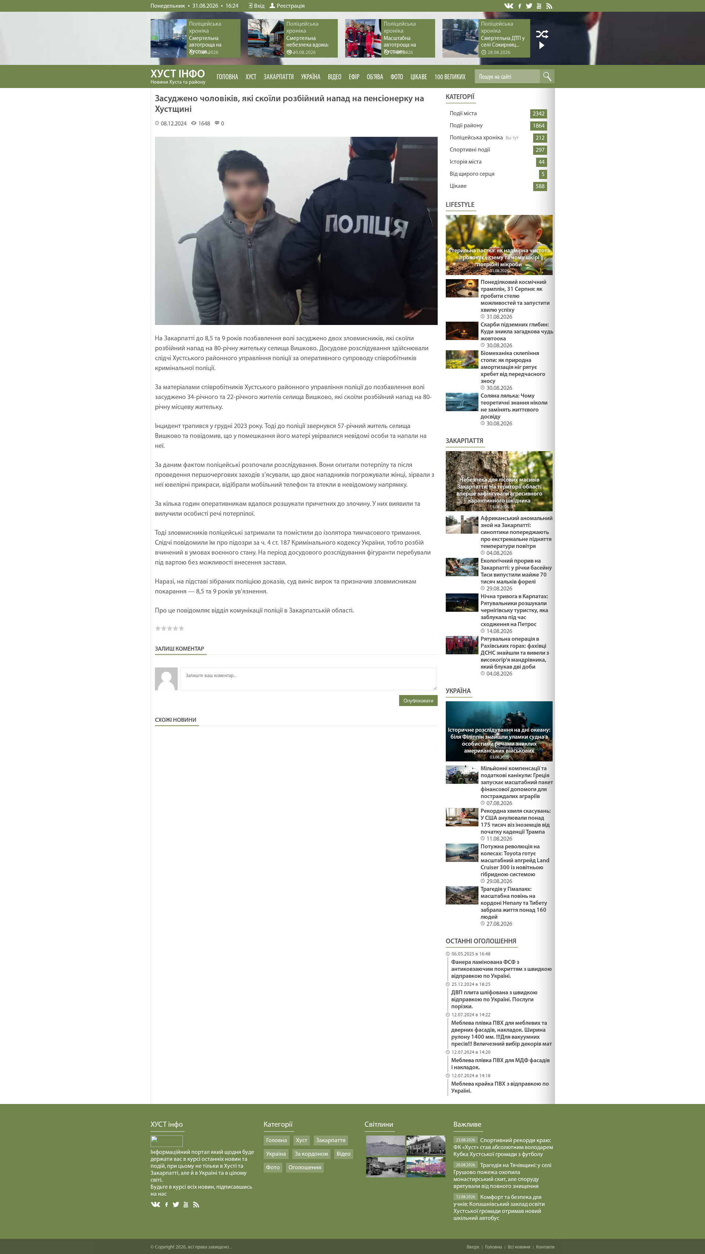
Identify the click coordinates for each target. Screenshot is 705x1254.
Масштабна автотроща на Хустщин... (400, 45)
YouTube (539, 5)
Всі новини (519, 1247)
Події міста (463, 114)
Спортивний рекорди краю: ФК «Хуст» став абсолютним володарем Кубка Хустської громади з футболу (503, 1148)
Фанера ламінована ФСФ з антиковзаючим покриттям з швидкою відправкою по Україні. (501, 969)
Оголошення (305, 1168)
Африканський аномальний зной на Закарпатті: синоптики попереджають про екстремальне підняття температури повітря (517, 532)
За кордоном (311, 1154)
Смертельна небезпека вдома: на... (307, 45)
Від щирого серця (472, 174)
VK (509, 6)
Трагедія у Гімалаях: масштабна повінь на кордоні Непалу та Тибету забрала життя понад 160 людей (514, 903)
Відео (334, 77)
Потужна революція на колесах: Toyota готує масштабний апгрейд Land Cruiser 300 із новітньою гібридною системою (515, 861)
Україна (311, 77)
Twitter (529, 6)
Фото (397, 77)
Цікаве (419, 77)
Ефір (354, 77)
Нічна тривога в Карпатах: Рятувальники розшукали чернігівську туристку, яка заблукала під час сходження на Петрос (514, 611)
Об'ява (375, 77)
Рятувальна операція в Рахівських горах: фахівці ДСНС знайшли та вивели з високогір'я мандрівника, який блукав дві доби (515, 653)
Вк (156, 1205)
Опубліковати (418, 700)
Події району (466, 126)
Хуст (251, 77)
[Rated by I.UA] (167, 1145)
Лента (550, 5)
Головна (227, 77)
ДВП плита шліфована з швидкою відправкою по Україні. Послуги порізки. (494, 1000)
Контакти (545, 1247)
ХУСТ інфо (178, 77)
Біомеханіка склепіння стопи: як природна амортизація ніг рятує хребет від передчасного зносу (513, 367)
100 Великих (450, 77)
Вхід (259, 6)
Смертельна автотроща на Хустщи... (205, 45)
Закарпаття (279, 77)
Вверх (473, 1247)
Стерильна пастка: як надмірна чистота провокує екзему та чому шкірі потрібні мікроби (499, 258)
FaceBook (167, 1204)
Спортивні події (470, 150)
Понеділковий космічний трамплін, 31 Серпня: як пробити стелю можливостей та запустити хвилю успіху (515, 296)
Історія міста (466, 162)
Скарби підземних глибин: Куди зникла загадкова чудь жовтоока (517, 332)
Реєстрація (291, 6)
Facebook (520, 5)
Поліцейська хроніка (476, 138)
